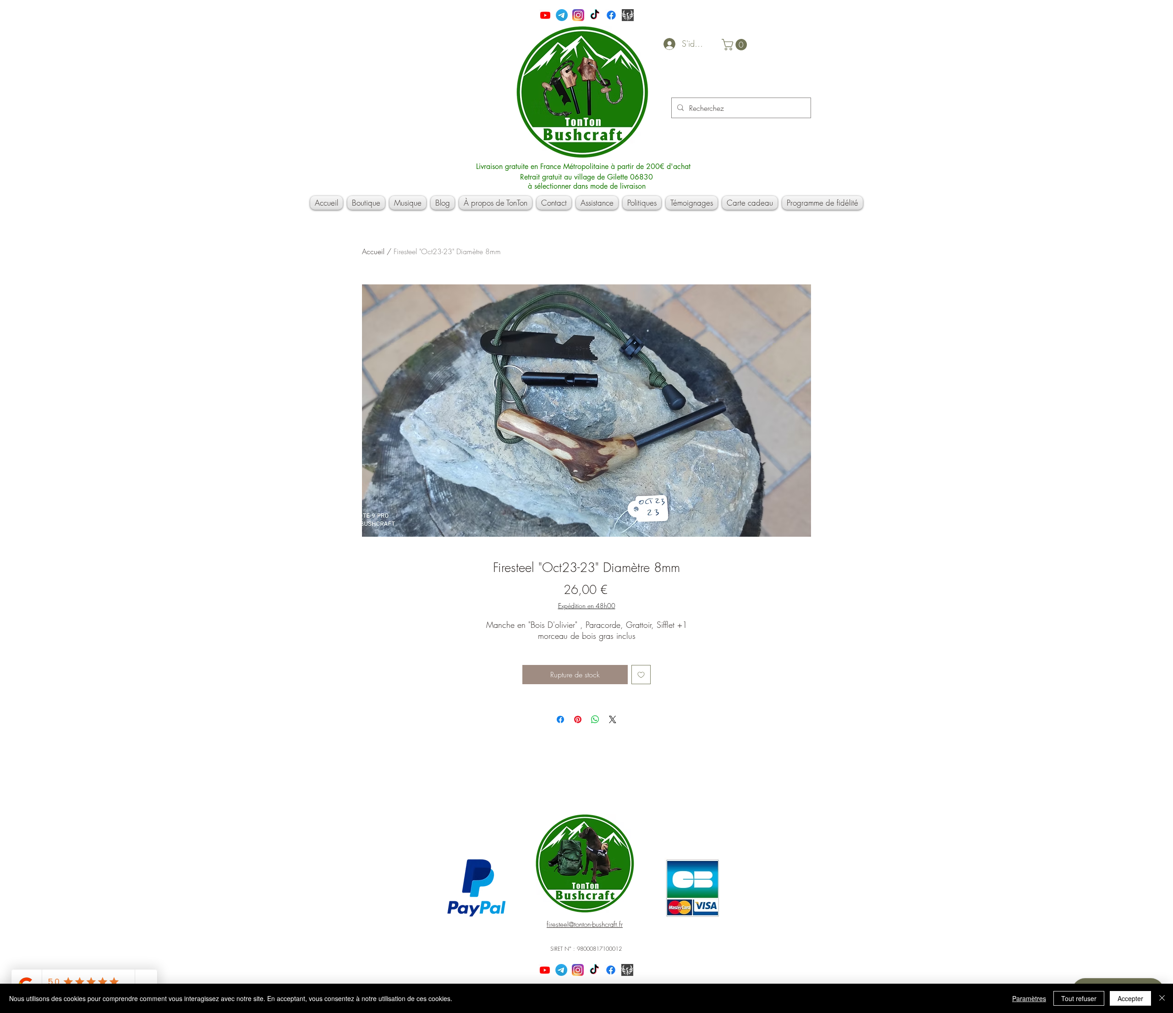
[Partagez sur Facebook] (560, 719)
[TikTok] (595, 15)
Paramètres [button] (1029, 998)
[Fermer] (1162, 998)
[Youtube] (545, 15)
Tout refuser (1078, 998)
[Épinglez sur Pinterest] (577, 719)
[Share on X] (612, 719)
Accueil (373, 251)
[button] (736, 44)
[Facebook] (611, 15)
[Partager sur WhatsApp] (595, 719)
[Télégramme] (562, 15)
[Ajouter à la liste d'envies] (641, 674)
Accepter (1130, 998)
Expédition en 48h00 (586, 605)
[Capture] (628, 15)
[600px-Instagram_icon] (578, 15)
